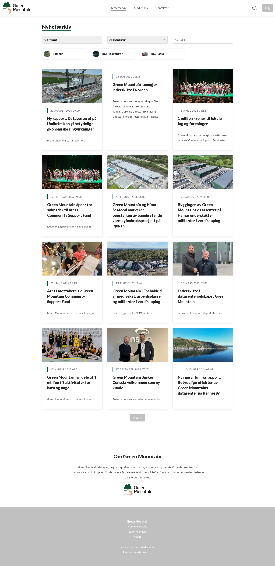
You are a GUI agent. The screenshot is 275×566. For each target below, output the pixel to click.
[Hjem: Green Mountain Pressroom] (16, 8)
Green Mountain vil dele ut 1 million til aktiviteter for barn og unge (71, 382)
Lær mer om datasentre (137, 552)
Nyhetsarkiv (118, 8)
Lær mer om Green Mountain (137, 547)
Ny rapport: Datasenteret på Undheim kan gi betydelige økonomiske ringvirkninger (71, 123)
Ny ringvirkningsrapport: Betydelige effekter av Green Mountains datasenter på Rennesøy (199, 385)
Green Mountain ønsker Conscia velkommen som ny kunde (136, 382)
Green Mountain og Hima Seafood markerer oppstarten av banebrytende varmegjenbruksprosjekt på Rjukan (137, 215)
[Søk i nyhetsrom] (254, 8)
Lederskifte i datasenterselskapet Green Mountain (202, 296)
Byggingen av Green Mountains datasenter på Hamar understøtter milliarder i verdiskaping (200, 212)
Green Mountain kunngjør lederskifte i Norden (135, 87)
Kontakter (162, 8)
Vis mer (137, 418)
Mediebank (141, 8)
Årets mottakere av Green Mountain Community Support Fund (70, 296)
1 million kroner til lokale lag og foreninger (200, 121)
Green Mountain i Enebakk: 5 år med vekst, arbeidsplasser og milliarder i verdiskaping (137, 296)
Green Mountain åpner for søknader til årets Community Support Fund (69, 210)
